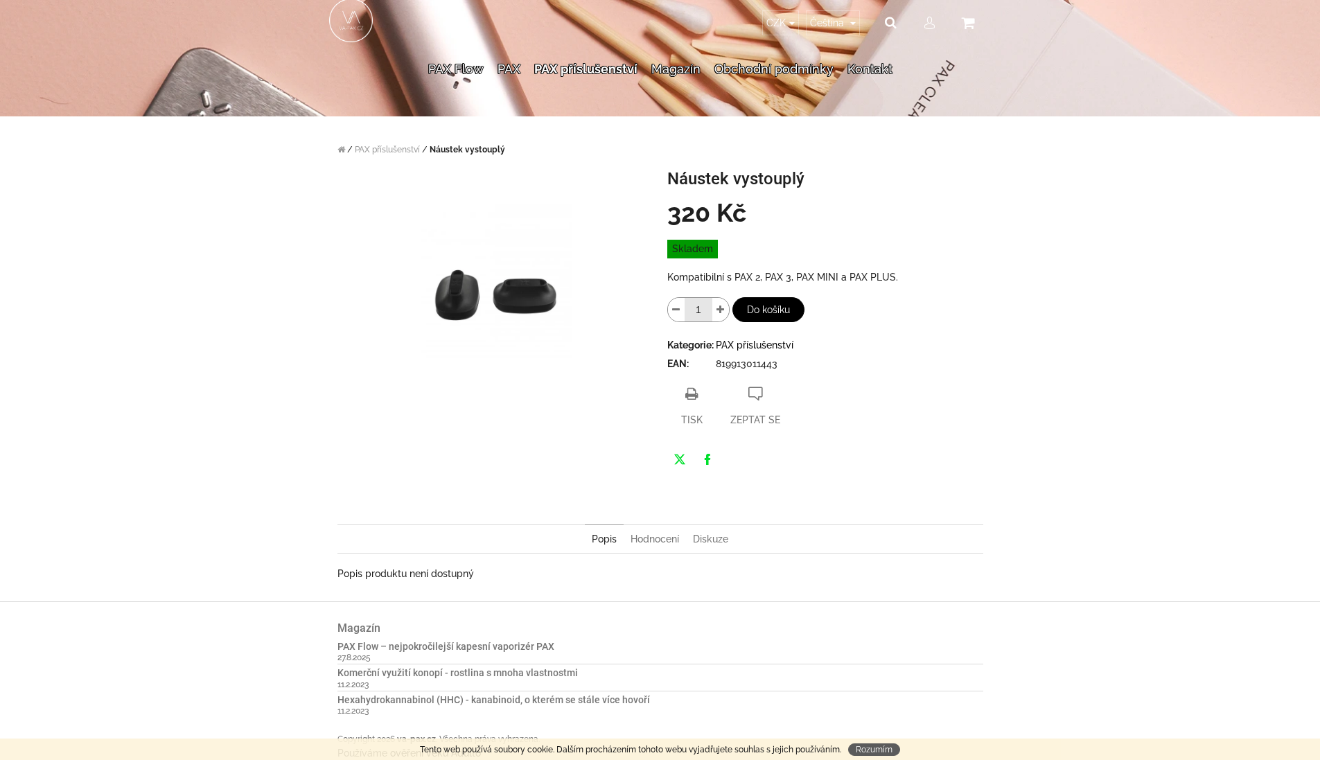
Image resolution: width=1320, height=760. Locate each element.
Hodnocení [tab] (655, 539)
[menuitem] (456, 51)
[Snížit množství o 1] (676, 309)
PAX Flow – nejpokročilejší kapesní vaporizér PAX (445, 647)
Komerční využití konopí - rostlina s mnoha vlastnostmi (457, 673)
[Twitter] (679, 459)
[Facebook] (707, 459)
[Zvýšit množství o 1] (720, 309)
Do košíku (768, 309)
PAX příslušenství (754, 345)
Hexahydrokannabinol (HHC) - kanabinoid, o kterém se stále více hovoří (493, 700)
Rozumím (874, 749)
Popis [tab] (604, 539)
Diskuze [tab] (710, 539)
